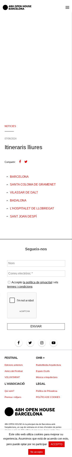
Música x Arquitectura (46, 377)
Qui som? (9, 391)
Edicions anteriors (14, 365)
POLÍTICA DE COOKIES (48, 397)
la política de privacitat (37, 282)
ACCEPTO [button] (56, 444)
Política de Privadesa (46, 391)
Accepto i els (32, 284)
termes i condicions (19, 286)
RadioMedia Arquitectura (48, 365)
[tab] (32, 177)
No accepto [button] (36, 452)
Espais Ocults (43, 371)
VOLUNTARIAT (12, 377)
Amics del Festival (14, 371)
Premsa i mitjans (13, 397)
